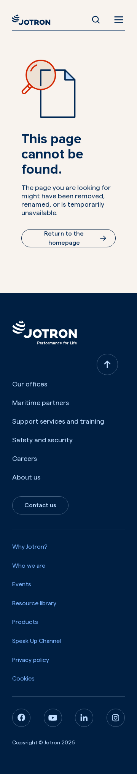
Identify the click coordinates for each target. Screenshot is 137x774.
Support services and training (58, 421)
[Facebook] (21, 718)
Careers (24, 458)
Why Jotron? (30, 547)
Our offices (29, 384)
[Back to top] (107, 364)
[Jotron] (33, 19)
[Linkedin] (84, 718)
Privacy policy (30, 660)
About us (26, 477)
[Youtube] (53, 718)
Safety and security (42, 440)
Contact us (40, 505)
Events (21, 584)
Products (25, 622)
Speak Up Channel (36, 641)
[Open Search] (96, 20)
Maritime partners (40, 402)
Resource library (34, 603)
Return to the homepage (64, 238)
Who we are (28, 566)
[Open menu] (117, 20)
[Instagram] (116, 718)
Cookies (23, 679)
